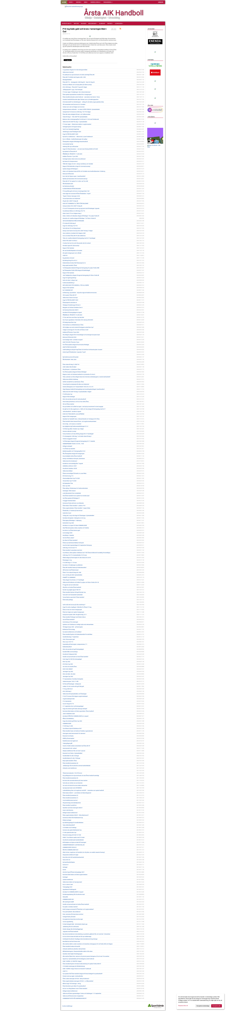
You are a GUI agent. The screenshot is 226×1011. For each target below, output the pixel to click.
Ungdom (78, 2)
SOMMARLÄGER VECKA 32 (69, 847)
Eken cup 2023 (66, 485)
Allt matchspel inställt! (68, 901)
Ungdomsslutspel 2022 (69, 698)
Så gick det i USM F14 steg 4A (70, 201)
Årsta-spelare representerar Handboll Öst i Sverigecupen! (77, 94)
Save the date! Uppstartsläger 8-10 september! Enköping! (77, 545)
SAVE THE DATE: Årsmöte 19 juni (71, 342)
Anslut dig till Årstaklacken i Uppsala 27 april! (74, 352)
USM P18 (65, 255)
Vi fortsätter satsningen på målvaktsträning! (74, 966)
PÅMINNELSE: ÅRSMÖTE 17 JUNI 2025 (72, 154)
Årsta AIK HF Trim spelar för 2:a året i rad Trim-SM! (75, 181)
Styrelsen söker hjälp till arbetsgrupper (72, 953)
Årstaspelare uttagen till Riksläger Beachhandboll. (75, 141)
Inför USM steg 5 (67, 691)
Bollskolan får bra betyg (69, 629)
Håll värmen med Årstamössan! (71, 570)
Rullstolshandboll (67, 646)
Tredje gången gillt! (67, 743)
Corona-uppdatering (68, 921)
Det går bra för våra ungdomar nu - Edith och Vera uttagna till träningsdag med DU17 (84, 409)
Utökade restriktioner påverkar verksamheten (74, 949)
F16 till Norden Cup (67, 394)
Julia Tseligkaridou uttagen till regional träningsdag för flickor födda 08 (81, 275)
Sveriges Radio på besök (69, 916)
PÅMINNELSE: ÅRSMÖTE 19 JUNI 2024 (72, 315)
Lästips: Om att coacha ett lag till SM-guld (73, 686)
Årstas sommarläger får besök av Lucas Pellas (74, 473)
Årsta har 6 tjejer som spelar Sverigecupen (73, 612)
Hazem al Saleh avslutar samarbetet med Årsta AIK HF (76, 745)
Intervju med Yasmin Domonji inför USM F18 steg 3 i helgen (78, 230)
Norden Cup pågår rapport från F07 (72, 589)
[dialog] (200, 1001)
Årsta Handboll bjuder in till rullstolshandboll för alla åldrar (77, 634)
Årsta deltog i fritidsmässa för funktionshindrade (75, 488)
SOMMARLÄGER (67, 723)
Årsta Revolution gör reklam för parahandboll (74, 986)
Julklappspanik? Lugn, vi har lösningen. (73, 89)
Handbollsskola (95, 2)
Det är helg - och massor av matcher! (72, 424)
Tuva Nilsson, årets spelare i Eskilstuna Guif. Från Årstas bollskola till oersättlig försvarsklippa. (87, 552)
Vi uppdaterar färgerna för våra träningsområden (75, 69)
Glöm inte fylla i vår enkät (69, 674)
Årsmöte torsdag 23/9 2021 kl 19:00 (72, 835)
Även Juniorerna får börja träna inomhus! (73, 914)
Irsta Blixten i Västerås (68, 535)
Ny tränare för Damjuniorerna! (70, 161)
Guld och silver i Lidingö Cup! (70, 280)
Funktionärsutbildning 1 (69, 282)
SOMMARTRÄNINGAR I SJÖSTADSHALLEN (73, 845)
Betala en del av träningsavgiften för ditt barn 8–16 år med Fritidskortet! (81, 119)
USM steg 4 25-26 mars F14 (70, 547)
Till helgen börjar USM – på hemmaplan (73, 627)
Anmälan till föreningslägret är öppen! (72, 312)
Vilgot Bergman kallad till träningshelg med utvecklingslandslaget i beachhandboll (83, 389)
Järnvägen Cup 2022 (68, 671)
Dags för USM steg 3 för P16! (70, 225)
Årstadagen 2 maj (67, 560)
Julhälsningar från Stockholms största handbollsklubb (76, 765)
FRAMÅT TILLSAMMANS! (69, 577)
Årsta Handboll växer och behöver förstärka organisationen (78, 731)
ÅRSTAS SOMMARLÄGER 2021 (70, 849)
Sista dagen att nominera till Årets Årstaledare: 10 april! (76, 193)
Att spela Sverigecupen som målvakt (72, 253)
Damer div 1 (66, 864)
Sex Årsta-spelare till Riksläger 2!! (71, 498)
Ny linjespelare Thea (68, 483)
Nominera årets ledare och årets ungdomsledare (75, 874)
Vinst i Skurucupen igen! (69, 639)
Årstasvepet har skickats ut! (70, 302)
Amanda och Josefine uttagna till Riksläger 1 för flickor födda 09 (79, 218)
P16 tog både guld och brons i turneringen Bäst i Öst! (76, 191)
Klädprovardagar (67, 820)
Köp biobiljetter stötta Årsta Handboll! (72, 456)
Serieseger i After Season (69, 490)
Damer (64, 869)
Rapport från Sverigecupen (69, 416)
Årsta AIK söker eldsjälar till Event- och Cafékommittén (76, 114)
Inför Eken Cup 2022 (68, 664)
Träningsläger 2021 (67, 887)
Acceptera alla (216, 1006)
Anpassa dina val (183, 1005)
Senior (70, 2)
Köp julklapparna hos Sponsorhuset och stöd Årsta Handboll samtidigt (81, 775)
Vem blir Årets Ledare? (68, 537)
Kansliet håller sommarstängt (70, 651)
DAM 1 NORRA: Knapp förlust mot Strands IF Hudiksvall (77, 968)
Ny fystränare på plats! (68, 186)
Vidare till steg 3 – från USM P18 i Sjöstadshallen (75, 116)
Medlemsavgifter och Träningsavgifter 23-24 (74, 451)
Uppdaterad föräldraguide (69, 889)
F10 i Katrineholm (67, 701)
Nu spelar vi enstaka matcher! (70, 906)
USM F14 (65, 971)
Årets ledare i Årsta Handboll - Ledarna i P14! (74, 505)
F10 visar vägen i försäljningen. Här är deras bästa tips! (76, 92)
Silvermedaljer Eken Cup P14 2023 (71, 478)
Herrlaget (65, 867)
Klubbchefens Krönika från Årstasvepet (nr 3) (74, 263)
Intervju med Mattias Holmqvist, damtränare (74, 458)
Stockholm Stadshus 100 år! (70, 468)
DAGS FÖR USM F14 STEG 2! (70, 240)
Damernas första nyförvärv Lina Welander (73, 503)
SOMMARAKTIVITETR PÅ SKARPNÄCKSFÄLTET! (75, 998)
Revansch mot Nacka (68, 736)
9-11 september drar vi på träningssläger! (73, 706)
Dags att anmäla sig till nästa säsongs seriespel (75, 708)
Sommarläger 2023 (67, 532)
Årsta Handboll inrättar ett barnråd (71, 946)
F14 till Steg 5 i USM (68, 726)
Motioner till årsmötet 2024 (69, 337)
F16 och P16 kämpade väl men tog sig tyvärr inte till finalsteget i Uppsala (81, 208)
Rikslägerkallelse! (67, 79)
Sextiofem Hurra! (67, 513)
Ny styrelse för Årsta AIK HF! (70, 151)
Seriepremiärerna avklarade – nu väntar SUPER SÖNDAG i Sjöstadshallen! (81, 109)
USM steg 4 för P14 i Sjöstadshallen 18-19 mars (75, 555)
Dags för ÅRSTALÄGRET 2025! (70, 134)
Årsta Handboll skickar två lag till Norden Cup (74, 592)
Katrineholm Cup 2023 (68, 523)
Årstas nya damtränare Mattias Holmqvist (73, 542)
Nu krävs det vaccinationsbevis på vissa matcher (75, 780)
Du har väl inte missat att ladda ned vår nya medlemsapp (77, 936)
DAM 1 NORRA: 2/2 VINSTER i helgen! (72, 961)
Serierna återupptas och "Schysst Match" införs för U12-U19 (78, 386)
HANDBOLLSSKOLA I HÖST (70, 466)
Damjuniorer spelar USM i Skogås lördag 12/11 (75, 614)
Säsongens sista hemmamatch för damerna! (74, 733)
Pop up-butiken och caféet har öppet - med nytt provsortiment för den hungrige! (83, 406)
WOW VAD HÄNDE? (68, 669)
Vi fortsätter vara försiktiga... (70, 827)
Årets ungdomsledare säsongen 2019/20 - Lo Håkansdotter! (78, 981)
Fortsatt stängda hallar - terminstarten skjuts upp (75, 924)
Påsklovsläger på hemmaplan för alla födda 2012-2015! (77, 557)
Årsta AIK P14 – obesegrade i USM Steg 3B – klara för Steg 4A (79, 82)
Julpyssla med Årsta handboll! (70, 931)
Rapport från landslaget (69, 396)
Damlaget (65, 877)
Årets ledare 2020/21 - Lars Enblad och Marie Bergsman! (77, 793)
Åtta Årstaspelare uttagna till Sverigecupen (73, 453)
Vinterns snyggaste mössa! (70, 438)
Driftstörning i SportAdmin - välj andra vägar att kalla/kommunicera (80, 292)
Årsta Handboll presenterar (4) (70, 763)
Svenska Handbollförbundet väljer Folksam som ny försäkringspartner (80, 99)
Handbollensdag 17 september (71, 637)
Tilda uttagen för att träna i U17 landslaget (73, 580)
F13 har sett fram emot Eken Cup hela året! (73, 317)
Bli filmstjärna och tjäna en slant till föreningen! (74, 842)
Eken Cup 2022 (66, 661)
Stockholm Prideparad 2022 (70, 654)
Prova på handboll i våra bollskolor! (72, 911)
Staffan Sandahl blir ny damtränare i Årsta (73, 381)
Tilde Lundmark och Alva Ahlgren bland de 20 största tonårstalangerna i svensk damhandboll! (86, 376)
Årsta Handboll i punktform (70, 805)
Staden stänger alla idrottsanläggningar (73, 929)
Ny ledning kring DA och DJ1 (70, 260)
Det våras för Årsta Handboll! (70, 540)
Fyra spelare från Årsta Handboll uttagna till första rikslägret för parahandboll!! (82, 973)
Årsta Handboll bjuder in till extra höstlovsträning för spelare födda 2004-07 (82, 963)
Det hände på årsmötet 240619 (70, 310)
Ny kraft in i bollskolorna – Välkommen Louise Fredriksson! (78, 136)
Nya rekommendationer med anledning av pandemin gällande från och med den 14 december (86, 934)
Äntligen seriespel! (67, 446)
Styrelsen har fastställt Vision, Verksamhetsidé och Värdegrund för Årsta (81, 419)
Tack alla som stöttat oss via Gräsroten (72, 783)
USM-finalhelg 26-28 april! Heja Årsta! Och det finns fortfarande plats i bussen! (82, 349)
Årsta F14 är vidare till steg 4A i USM (72, 572)
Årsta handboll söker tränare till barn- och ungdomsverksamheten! (79, 421)
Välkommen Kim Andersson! (70, 461)
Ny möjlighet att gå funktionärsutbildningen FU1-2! (75, 426)
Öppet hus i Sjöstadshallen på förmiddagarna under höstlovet (78, 958)
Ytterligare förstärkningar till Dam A (71, 305)
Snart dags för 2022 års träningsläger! (72, 659)
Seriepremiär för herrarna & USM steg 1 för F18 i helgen (77, 112)
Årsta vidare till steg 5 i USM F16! (71, 364)
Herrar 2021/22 (66, 859)
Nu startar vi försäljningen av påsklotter (73, 565)
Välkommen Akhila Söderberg (70, 379)
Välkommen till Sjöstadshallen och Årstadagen (75, 693)
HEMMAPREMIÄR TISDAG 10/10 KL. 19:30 (73, 443)
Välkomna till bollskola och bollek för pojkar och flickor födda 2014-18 (81, 582)
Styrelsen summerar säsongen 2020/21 (73, 807)
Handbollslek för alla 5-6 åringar (71, 755)
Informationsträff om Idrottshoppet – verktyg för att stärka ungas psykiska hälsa (83, 102)
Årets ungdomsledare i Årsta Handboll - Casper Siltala (76, 508)
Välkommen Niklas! (67, 471)
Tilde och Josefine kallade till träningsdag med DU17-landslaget (79, 238)
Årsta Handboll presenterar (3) (70, 778)
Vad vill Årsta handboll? (69, 619)
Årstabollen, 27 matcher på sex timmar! (72, 510)
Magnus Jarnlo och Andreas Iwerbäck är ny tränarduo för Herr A (79, 374)
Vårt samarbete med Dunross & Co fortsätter (74, 104)
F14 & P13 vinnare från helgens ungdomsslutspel (75, 696)
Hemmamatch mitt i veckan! (70, 748)
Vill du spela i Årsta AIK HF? (70, 295)
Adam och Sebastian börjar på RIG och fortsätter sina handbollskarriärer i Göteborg (84, 171)
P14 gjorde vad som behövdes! (70, 584)
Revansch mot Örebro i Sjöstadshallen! (72, 753)
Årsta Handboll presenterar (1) (70, 797)
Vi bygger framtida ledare (69, 500)
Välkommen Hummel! (68, 72)
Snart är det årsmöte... (68, 810)
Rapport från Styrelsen (68, 248)
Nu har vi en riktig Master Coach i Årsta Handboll (75, 988)
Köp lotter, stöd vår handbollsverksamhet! (73, 857)
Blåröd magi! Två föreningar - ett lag (72, 983)
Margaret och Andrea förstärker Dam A (72, 307)
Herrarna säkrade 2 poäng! (69, 431)
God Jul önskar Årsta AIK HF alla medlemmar (74, 235)
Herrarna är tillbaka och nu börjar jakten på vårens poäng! (77, 84)
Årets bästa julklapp (68, 599)
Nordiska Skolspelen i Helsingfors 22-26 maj (74, 518)
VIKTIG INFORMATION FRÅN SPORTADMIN (73, 220)
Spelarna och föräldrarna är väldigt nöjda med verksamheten (78, 624)
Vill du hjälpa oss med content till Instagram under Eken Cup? (78, 327)
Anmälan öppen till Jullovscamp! (71, 245)
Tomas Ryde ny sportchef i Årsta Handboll (73, 597)
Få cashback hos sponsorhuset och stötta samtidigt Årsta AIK (78, 74)
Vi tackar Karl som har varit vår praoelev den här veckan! (77, 243)
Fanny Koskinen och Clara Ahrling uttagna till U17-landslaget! (78, 433)
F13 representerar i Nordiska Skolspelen (73, 679)
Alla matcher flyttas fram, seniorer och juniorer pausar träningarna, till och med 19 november (86, 956)
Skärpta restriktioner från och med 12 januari (74, 750)
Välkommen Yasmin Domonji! (70, 297)
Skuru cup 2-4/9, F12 (68, 641)
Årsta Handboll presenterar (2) (70, 795)
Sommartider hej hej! (68, 144)
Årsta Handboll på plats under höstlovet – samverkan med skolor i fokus (81, 97)
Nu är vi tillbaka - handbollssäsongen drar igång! (75, 139)
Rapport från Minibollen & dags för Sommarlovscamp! (76, 166)
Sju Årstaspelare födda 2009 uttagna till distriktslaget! (76, 270)
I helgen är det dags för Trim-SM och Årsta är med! (75, 329)
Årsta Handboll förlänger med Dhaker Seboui (74, 617)
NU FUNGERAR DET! (68, 290)
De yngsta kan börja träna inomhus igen (73, 919)
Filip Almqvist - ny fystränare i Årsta (72, 369)
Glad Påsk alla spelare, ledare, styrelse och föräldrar (76, 528)
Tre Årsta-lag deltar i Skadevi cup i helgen (73, 428)
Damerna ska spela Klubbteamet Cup (72, 830)
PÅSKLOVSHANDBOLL (68, 718)
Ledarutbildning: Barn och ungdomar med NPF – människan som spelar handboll (83, 790)
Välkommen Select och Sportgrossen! (72, 882)
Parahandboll (107, 2)
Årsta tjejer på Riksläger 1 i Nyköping (72, 520)
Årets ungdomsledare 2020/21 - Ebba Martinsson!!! (76, 815)
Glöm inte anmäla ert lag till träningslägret (73, 649)
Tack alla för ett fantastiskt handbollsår (73, 594)
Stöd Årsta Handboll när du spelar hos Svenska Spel (76, 495)
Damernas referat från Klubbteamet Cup (73, 817)
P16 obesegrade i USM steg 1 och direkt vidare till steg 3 (77, 436)
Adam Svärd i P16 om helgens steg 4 (72, 213)
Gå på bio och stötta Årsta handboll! (72, 587)
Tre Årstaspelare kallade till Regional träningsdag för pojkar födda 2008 (81, 268)
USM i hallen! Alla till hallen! (69, 367)
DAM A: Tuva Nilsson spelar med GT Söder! (74, 837)
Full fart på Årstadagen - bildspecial (72, 684)
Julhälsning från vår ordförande (71, 926)
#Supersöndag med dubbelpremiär (72, 802)
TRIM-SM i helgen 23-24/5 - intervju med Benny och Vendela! (78, 164)
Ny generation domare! (68, 258)
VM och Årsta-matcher (68, 404)
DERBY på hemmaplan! (68, 738)
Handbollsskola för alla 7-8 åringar (71, 758)
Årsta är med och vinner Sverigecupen (72, 609)
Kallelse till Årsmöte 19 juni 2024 (71, 332)
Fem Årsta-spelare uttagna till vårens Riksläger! (75, 372)
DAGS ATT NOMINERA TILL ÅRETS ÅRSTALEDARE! (75, 203)
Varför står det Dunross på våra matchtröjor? (74, 604)
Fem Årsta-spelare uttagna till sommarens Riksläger (76, 344)
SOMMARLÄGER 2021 (68, 899)
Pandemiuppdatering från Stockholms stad (74, 894)
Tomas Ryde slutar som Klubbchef (71, 198)
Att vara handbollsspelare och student (72, 250)
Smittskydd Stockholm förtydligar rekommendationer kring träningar (80, 939)
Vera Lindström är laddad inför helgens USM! (74, 233)
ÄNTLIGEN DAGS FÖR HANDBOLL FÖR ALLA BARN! (76, 285)
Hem (64, 2)
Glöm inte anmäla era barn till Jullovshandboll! (74, 399)
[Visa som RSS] (120, 29)
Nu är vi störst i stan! (68, 884)
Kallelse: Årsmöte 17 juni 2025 (70, 156)
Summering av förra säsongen (70, 622)
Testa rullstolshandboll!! (69, 825)
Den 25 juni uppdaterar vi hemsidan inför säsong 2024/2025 (78, 320)
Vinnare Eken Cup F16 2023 (69, 480)
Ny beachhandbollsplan (69, 862)
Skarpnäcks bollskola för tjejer (70, 854)
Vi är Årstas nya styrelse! (69, 448)
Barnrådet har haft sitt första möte (71, 941)
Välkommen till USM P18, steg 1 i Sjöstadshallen (75, 121)
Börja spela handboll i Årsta (70, 760)
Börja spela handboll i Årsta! (70, 265)
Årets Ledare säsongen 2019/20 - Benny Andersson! (76, 978)
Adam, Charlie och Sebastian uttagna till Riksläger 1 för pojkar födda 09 (81, 216)
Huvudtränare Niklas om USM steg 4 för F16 (74, 211)
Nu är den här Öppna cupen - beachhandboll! (74, 176)
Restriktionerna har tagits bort (70, 741)
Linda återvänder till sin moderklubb (72, 493)
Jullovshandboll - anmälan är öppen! (72, 411)
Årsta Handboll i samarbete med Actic (72, 550)
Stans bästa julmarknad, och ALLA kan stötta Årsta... (76, 401)
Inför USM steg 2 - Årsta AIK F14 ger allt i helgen (75, 87)
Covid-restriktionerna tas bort (70, 800)
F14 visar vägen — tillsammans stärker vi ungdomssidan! (77, 124)
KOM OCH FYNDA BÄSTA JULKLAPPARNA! (73, 414)
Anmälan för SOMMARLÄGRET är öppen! (73, 892)
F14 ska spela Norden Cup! (69, 832)
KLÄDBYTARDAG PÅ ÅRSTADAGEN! (72, 188)
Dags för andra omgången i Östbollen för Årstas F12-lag (77, 607)
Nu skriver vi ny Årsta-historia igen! (71, 530)
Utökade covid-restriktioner (70, 768)
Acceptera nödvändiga (203, 1006)
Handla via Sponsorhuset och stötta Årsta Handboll (76, 904)
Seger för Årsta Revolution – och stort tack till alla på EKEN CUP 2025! (80, 149)
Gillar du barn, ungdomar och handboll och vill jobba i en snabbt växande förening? (84, 852)
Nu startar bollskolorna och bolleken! (72, 632)
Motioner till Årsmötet (68, 173)
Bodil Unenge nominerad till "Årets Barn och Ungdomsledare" (78, 909)
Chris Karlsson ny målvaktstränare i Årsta (73, 324)
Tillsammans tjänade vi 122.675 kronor (72, 773)
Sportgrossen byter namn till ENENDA (72, 788)
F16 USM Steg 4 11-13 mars (70, 562)
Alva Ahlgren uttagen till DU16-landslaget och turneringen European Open (81, 334)
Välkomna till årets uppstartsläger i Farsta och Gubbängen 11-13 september (82, 993)
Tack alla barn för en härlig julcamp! (72, 228)
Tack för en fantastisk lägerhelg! (71, 129)
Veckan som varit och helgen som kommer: (74, 107)
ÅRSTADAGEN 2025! (68, 183)
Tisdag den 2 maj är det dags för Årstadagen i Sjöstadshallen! (78, 515)
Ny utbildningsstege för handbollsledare (73, 822)
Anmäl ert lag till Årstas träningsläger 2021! (73, 872)
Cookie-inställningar (67, 1006)
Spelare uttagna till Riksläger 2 (70, 168)
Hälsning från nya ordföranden (70, 146)
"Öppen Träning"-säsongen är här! (71, 196)
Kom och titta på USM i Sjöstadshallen (72, 575)
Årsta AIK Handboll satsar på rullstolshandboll (74, 567)
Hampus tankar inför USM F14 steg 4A (72, 206)
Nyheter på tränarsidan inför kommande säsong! (75, 178)
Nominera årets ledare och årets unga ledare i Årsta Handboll (78, 711)
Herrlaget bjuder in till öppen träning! (72, 126)
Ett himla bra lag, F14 (68, 476)
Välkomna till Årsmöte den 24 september (73, 996)
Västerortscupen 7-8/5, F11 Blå (70, 681)
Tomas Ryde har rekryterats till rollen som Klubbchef (76, 384)
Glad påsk (65, 897)
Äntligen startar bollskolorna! (70, 812)
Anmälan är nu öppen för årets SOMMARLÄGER (75, 525)
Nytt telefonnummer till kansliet (70, 357)
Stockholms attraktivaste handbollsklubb (73, 840)
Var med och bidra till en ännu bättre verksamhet (75, 785)
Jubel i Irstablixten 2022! (69, 713)
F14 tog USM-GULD (68, 689)
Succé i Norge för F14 (68, 703)
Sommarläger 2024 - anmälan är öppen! (73, 339)
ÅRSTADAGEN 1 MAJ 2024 (69, 359)
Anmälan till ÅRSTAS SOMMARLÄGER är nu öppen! (75, 716)
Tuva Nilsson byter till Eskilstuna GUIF (72, 728)
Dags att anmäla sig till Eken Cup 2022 (72, 721)
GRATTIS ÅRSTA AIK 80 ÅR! (69, 347)
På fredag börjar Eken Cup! (69, 322)
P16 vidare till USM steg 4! (69, 223)
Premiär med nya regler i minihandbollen (73, 976)
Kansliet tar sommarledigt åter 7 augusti (73, 463)
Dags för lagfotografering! (69, 277)
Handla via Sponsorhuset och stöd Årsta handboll (75, 656)
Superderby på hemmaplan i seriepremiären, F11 (75, 644)
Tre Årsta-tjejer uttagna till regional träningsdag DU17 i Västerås (79, 441)
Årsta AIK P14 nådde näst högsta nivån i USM (74, 77)
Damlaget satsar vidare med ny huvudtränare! (74, 159)
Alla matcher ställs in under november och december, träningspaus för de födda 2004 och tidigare (87, 944)
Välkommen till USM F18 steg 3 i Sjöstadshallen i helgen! (77, 391)
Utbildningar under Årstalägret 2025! (72, 131)
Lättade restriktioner (68, 879)
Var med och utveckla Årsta (70, 666)
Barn (85, 2)
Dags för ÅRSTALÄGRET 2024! (70, 300)
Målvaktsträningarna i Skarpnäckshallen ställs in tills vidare (77, 951)
